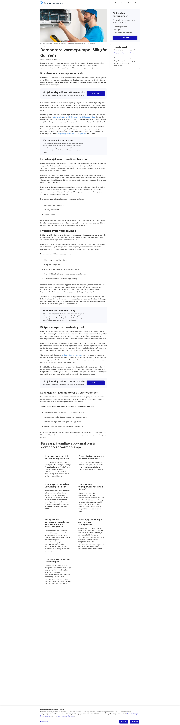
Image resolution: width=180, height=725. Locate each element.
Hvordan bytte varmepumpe (123, 58)
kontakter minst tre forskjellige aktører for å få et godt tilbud (73, 117)
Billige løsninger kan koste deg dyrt (125, 61)
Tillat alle (134, 721)
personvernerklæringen (66, 716)
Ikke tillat (124, 721)
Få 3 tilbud (95, 93)
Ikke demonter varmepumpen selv (124, 50)
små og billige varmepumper (72, 355)
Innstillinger (44, 721)
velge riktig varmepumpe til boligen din (72, 134)
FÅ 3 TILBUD (125, 38)
